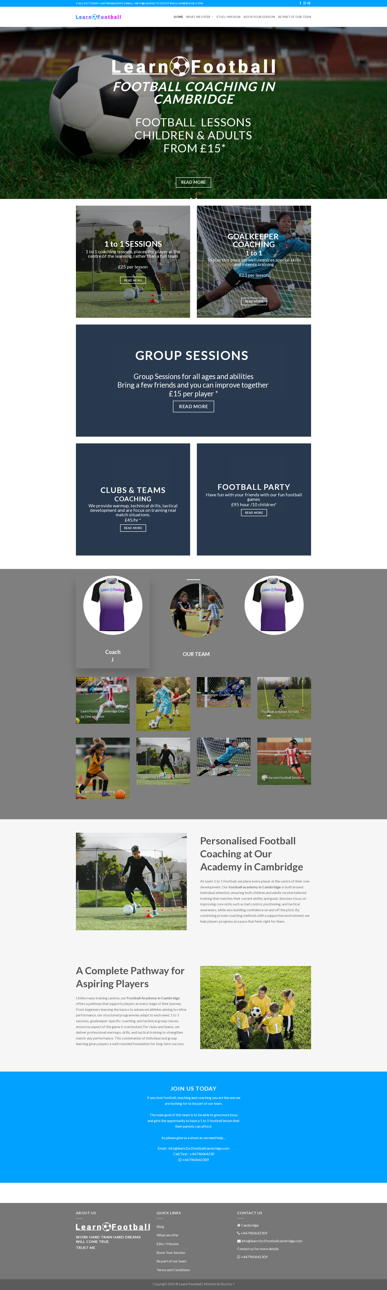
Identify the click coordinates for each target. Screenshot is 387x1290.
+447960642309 (110, 3)
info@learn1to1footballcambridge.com (168, 3)
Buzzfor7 (227, 1284)
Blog (160, 1226)
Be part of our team (294, 17)
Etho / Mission (229, 17)
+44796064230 (202, 1154)
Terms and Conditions (173, 1270)
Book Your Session (259, 17)
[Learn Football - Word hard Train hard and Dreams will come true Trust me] (98, 17)
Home (178, 17)
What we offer (198, 17)
